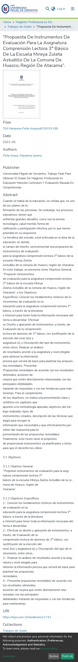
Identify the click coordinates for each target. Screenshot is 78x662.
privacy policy (49, 648)
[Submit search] (47, 8)
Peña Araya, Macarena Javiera (22, 155)
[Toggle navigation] (72, 9)
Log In (61, 9)
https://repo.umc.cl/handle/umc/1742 (27, 617)
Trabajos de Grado (20, 27)
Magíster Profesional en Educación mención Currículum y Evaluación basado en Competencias (35, 22)
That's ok (67, 656)
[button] (53, 8)
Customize (9, 656)
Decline (53, 656)
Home (7, 22)
